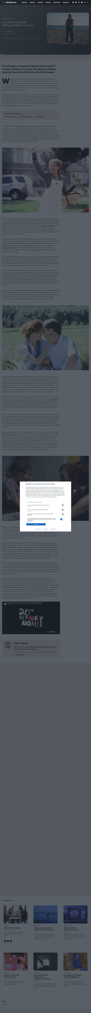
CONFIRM (35, 524)
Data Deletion (38, 529)
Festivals (40, 2)
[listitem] (45, 502)
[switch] (62, 505)
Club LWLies (56, 2)
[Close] (68, 484)
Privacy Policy (53, 529)
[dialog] (45, 507)
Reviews (24, 2)
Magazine (66, 2)
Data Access (45, 529)
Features (32, 2)
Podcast (48, 2)
